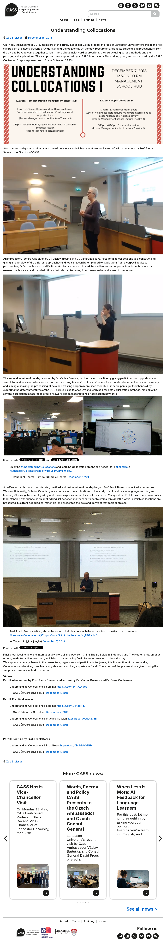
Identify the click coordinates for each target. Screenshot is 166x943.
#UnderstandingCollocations (38, 467)
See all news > (141, 909)
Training (89, 19)
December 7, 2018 (79, 477)
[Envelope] (121, 5)
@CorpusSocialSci (50, 635)
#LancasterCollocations (24, 470)
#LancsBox (122, 467)
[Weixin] (157, 5)
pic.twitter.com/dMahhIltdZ (55, 470)
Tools (76, 19)
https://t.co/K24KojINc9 (71, 705)
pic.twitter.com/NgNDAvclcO (80, 635)
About (64, 19)
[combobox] (119, 13)
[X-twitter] (135, 5)
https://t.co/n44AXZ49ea (72, 686)
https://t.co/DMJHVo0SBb (76, 745)
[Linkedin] (128, 5)
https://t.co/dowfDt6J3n (82, 718)
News (102, 19)
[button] (6, 839)
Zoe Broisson (14, 37)
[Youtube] (149, 5)
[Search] (155, 13)
